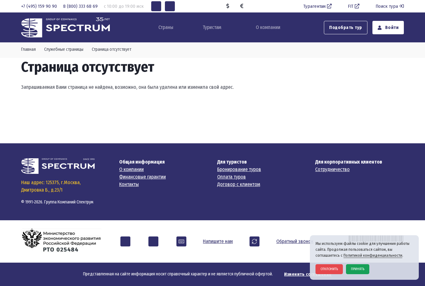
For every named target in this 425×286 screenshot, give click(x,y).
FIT (350, 6)
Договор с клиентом (238, 184)
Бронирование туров (239, 169)
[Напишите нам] (181, 241)
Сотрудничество (332, 169)
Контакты (129, 184)
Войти (391, 27)
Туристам (212, 27)
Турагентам (314, 6)
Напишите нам (218, 241)
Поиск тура (387, 6)
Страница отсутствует (111, 49)
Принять (357, 269)
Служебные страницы (63, 49)
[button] (156, 6)
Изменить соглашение (308, 274)
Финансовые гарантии (142, 177)
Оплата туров (231, 177)
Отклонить (329, 269)
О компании (268, 27)
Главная (28, 49)
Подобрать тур (345, 27)
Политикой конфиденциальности (372, 255)
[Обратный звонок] (254, 241)
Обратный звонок (294, 241)
